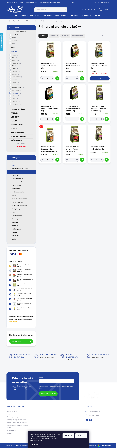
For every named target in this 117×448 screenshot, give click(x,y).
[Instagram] (90, 419)
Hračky (14, 212)
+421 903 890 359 (94, 415)
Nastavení (35, 445)
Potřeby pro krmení (17, 202)
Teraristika (15, 225)
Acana (15, 55)
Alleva (15, 60)
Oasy (15, 98)
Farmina (16, 71)
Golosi (15, 79)
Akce (14, 37)
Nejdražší (65, 36)
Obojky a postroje (17, 215)
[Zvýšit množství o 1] (52, 78)
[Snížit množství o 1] (42, 78)
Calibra (15, 68)
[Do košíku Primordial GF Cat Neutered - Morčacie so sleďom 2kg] (107, 119)
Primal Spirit (16, 90)
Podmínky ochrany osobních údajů (50, 2)
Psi (12, 161)
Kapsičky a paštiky (18, 178)
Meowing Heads (17, 87)
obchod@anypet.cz (94, 411)
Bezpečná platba (11, 430)
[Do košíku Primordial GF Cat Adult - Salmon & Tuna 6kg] (57, 119)
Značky (14, 239)
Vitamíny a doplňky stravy (19, 205)
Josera (15, 85)
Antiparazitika (16, 188)
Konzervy (15, 175)
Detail (99, 78)
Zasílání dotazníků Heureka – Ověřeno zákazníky (17, 426)
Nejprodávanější (78, 36)
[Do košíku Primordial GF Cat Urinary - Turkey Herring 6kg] (82, 160)
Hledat (65, 9)
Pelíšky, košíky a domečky (19, 209)
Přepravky (15, 219)
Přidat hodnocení (16, 341)
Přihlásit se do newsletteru (48, 393)
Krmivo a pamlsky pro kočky (20, 168)
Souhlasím (81, 436)
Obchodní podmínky (31, 2)
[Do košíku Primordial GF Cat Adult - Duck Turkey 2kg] (57, 78)
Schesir (15, 82)
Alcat (14, 58)
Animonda (16, 63)
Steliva (14, 195)
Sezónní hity (15, 235)
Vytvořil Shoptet (91, 445)
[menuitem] (17, 15)
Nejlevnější (54, 36)
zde (41, 440)
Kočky (13, 165)
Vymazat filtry (21, 147)
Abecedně (43, 36)
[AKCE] (49, 135)
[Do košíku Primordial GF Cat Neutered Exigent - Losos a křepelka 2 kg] (57, 160)
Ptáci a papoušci (16, 229)
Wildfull (15, 96)
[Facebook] (86, 419)
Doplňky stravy (17, 185)
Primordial (16, 93)
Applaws (16, 101)
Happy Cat (16, 104)
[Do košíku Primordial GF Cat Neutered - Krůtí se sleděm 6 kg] (82, 119)
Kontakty (9, 433)
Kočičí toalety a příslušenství (20, 199)
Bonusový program (11, 2)
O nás (21, 2)
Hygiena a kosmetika (18, 192)
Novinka (15, 40)
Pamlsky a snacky (18, 182)
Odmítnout (68, 436)
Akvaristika (15, 222)
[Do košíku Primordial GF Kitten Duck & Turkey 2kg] (107, 160)
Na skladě (16, 35)
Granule (15, 172)
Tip (14, 43)
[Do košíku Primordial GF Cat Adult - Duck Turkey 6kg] (82, 78)
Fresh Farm (16, 77)
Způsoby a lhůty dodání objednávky (16, 422)
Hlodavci (14, 232)
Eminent (15, 74)
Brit (14, 66)
